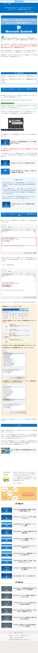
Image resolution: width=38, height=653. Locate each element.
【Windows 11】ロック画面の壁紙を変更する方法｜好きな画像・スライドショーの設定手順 (24, 589)
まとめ (3, 82)
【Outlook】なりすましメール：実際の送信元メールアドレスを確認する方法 (24, 554)
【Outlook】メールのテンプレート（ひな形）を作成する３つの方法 (24, 517)
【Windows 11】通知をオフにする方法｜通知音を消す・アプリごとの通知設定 (24, 625)
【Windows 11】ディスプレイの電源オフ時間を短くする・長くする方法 (24, 596)
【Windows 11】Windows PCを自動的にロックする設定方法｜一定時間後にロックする (24, 611)
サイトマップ (24, 637)
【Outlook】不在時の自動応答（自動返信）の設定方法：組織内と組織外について (24, 510)
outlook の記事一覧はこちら (28, 494)
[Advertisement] (10, 65)
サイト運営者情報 (15, 637)
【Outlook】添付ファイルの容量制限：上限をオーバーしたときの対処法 (24, 539)
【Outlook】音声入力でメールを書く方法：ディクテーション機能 (24, 525)
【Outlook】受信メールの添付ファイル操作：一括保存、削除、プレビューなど (24, 561)
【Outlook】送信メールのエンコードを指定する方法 (24, 575)
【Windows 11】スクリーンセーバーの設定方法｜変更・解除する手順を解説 (24, 603)
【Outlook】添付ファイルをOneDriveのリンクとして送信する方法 (24, 547)
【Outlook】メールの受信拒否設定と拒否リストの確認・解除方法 (24, 568)
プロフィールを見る (17, 483)
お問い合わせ (25, 635)
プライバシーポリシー (15, 635)
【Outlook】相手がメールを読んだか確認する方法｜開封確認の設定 (24, 532)
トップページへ (20, 632)
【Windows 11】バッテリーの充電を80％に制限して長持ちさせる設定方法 (24, 618)
